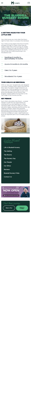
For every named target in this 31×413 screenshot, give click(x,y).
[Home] (15, 3)
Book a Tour (9, 208)
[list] (15, 125)
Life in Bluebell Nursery (12, 147)
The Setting (8, 151)
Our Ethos (7, 166)
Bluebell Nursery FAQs (11, 173)
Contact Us (8, 177)
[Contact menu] (29, 3)
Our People (8, 162)
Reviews (7, 169)
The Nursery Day (10, 158)
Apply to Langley (22, 208)
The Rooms (8, 155)
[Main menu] (2, 3)
